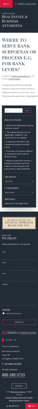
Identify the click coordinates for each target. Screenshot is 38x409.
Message (4, 284)
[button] (6, 4)
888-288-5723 (13, 374)
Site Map (15, 397)
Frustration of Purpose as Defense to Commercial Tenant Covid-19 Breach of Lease (19, 154)
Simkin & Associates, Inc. (21, 76)
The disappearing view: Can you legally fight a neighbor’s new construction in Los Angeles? (17, 135)
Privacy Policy (22, 397)
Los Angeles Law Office (13, 363)
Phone (4, 263)
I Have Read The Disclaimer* (13, 313)
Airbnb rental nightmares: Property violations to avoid (19, 126)
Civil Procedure (14, 79)
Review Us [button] (19, 386)
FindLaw (26, 400)
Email (4, 273)
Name (4, 252)
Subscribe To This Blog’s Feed (16, 203)
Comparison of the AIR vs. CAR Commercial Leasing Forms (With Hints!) (17, 144)
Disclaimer (6, 309)
